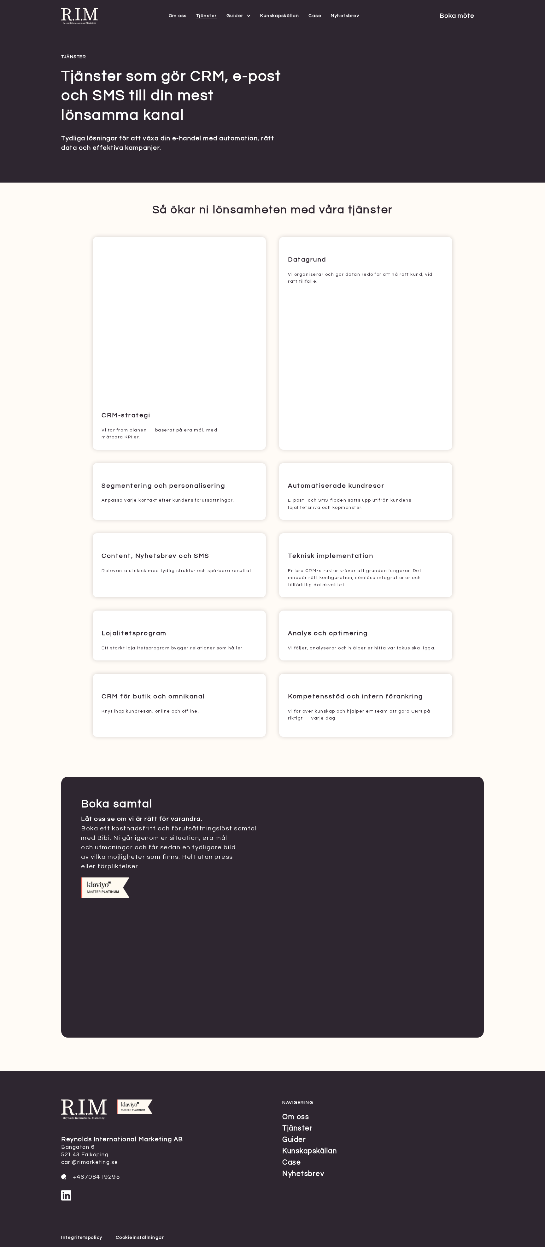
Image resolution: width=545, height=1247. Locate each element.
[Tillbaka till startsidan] (79, 22)
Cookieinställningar (140, 1237)
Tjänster (206, 16)
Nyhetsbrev (345, 16)
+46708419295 (96, 1177)
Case (314, 16)
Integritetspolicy (82, 1237)
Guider (234, 16)
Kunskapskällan (279, 16)
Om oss (178, 16)
